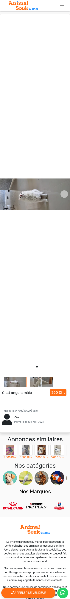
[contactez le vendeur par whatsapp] (62, 593)
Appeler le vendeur (30, 593)
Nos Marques (35, 491)
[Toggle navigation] (62, 5)
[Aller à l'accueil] (23, 5)
